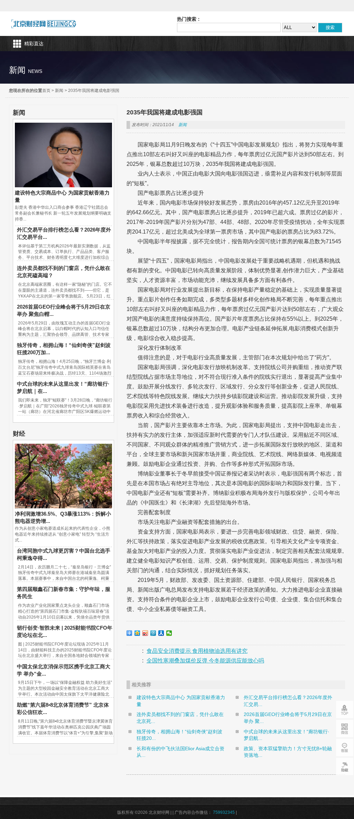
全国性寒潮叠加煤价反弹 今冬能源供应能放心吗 (205, 660)
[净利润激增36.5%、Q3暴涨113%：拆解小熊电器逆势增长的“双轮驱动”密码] (63, 506)
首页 (46, 90)
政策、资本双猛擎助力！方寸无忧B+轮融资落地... (288, 752)
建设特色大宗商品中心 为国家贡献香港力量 (181, 701)
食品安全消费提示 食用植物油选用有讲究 (197, 651)
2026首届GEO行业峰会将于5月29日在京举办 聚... (288, 718)
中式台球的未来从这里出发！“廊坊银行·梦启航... (286, 735)
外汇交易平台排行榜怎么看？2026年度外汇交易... (288, 701)
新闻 (59, 90)
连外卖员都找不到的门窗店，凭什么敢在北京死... (180, 718)
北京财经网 (43, 23)
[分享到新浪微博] (145, 633)
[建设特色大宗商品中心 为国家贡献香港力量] (63, 185)
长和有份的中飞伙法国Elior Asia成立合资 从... (182, 752)
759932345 (224, 812)
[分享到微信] (169, 633)
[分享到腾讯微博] (153, 633)
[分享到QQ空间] (137, 633)
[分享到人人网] (161, 633)
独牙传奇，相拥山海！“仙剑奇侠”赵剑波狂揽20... (179, 735)
